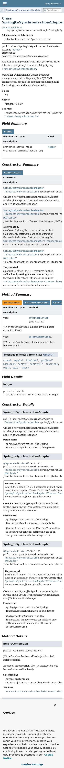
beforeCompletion (39, 336)
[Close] (54, 705)
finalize (31, 360)
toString (51, 364)
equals (18, 360)
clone (6, 360)
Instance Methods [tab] (36, 302)
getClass (46, 360)
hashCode (8, 364)
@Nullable (9, 217)
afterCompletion (38, 318)
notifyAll (36, 364)
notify (22, 364)
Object (16, 49)
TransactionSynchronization (22, 191)
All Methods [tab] (12, 302)
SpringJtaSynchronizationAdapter (25, 10)
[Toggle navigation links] (4, 3)
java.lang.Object (11, 27)
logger (52, 147)
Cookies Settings (32, 764)
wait (6, 367)
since (24, 463)
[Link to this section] (29, 123)
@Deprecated (10, 463)
